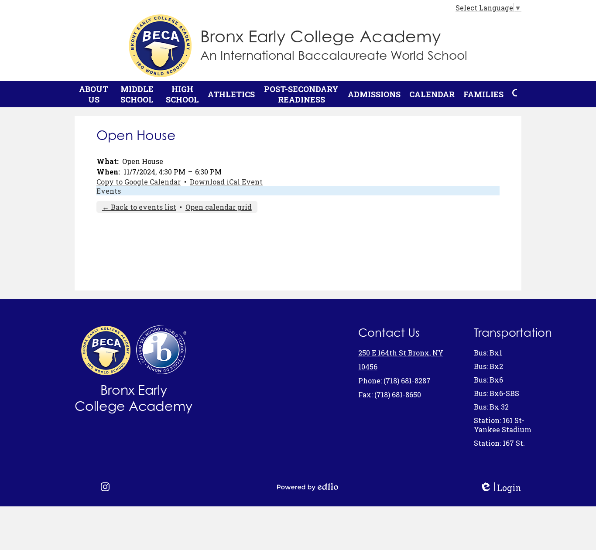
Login (500, 487)
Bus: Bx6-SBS (496, 393)
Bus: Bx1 (488, 352)
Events (108, 190)
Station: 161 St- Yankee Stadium (502, 425)
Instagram (105, 486)
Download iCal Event (226, 181)
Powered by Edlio (307, 486)
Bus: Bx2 (488, 366)
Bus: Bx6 (488, 379)
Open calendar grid (218, 207)
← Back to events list (139, 207)
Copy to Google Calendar (138, 181)
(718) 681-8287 (407, 380)
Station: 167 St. (499, 443)
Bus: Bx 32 (491, 406)
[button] (94, 94)
